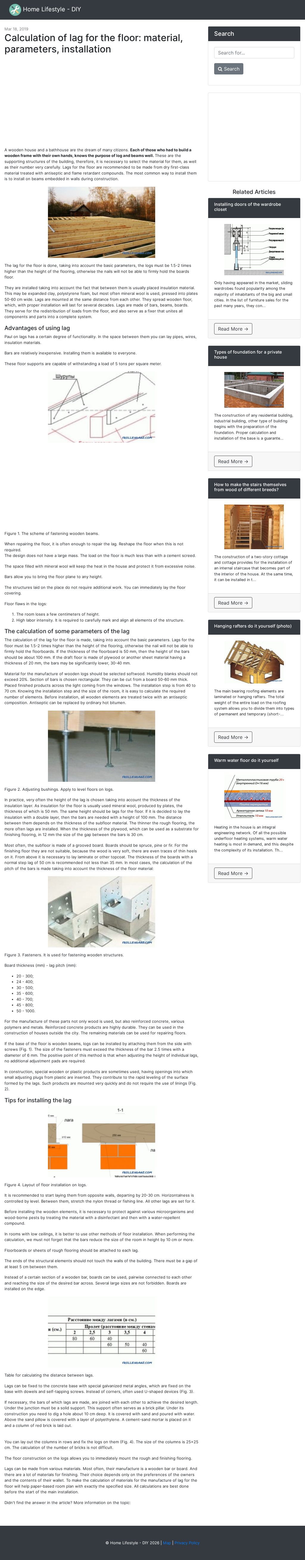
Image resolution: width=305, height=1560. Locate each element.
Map (167, 1542)
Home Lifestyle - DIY (51, 9)
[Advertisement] (102, 103)
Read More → (233, 329)
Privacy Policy (187, 1542)
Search (230, 69)
